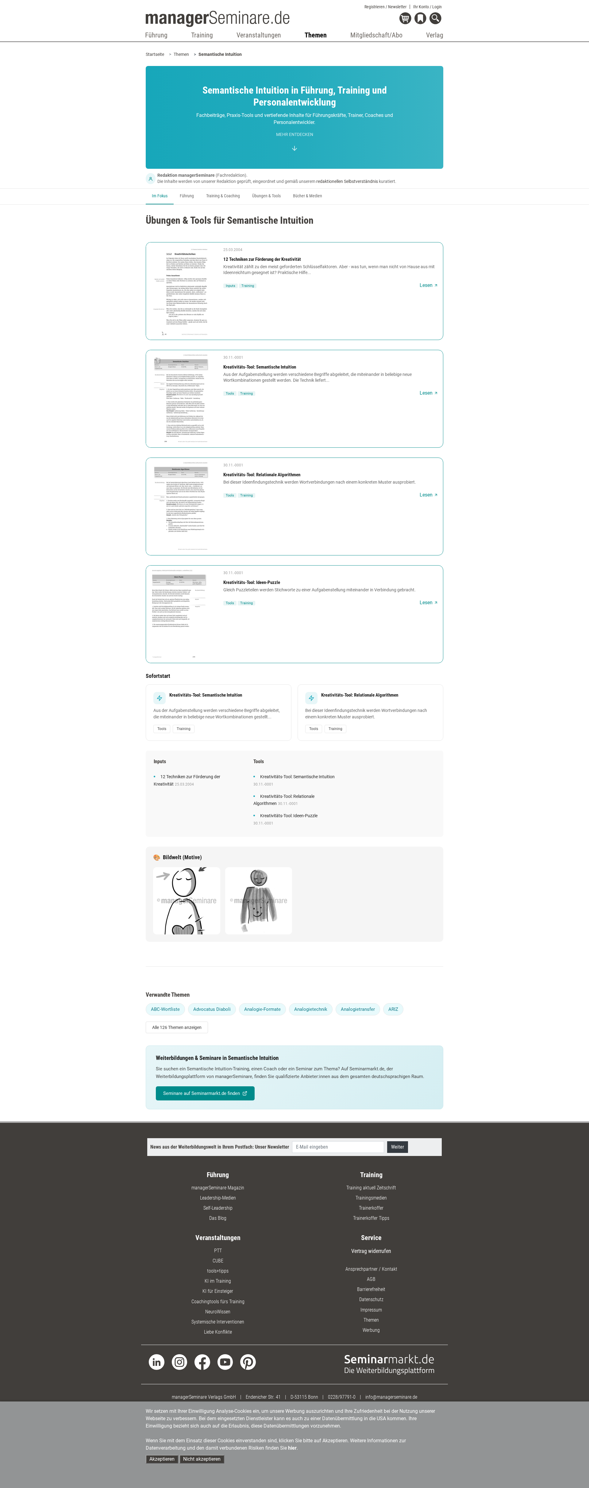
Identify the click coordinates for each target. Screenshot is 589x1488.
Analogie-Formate (262, 1009)
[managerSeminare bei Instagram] (180, 1362)
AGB (371, 1279)
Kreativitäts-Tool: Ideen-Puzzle (251, 582)
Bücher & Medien (307, 196)
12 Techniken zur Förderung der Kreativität (262, 259)
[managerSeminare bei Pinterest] (248, 1362)
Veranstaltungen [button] (259, 35)
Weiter (397, 1147)
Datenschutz (371, 1299)
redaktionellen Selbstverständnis (347, 181)
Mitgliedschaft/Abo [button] (376, 35)
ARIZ (393, 1009)
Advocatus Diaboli (212, 1009)
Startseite (155, 54)
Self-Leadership (218, 1208)
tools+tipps (218, 1271)
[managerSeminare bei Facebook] (202, 1362)
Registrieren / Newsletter (385, 6)
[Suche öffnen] (436, 19)
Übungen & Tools (266, 196)
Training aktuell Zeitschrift (371, 1188)
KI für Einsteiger (217, 1291)
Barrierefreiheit (371, 1289)
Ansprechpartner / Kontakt (371, 1269)
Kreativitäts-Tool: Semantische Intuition (259, 367)
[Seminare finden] (389, 1364)
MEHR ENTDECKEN (294, 134)
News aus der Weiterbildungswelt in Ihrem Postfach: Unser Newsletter (219, 1147)
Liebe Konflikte (218, 1332)
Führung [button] (156, 35)
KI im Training (218, 1281)
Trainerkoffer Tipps (371, 1218)
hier (292, 1448)
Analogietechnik (310, 1009)
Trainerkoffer (371, 1208)
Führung (187, 196)
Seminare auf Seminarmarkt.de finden (201, 1093)
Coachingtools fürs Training (217, 1301)
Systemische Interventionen (217, 1322)
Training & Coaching (223, 196)
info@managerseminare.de (391, 1397)
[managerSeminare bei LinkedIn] (156, 1362)
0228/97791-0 (342, 1397)
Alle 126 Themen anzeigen (177, 1027)
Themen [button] (316, 35)
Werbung (371, 1330)
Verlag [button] (434, 35)
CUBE (218, 1261)
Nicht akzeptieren (202, 1459)
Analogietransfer (358, 1009)
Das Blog (217, 1218)
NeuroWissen (217, 1312)
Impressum (371, 1310)
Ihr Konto (427, 6)
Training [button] (202, 35)
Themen (181, 54)
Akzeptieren (162, 1459)
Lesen (426, 285)
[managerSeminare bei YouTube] (225, 1362)
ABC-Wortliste (165, 1009)
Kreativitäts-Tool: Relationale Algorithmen (261, 474)
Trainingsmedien (371, 1198)
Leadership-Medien (218, 1198)
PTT (218, 1251)
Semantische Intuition (220, 54)
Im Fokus (159, 196)
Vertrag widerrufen (371, 1251)
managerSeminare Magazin (217, 1188)
